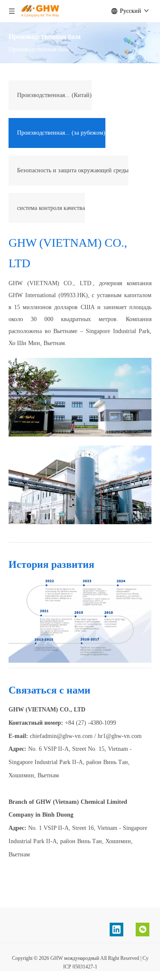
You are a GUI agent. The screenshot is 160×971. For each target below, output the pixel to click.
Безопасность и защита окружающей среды (72, 170)
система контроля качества (51, 208)
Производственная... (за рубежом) (61, 133)
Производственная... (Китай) (54, 95)
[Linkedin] (116, 929)
